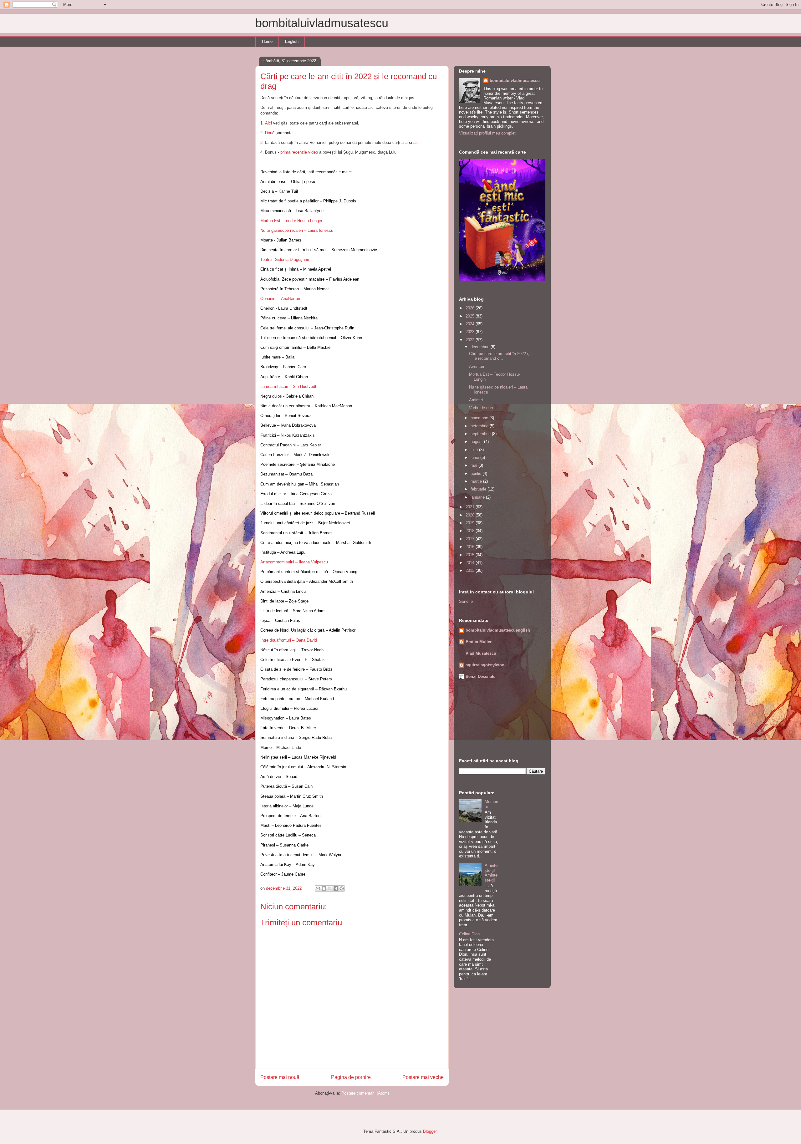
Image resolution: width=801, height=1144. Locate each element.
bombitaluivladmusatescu (321, 23)
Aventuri (476, 366)
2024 (471, 324)
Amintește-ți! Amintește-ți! (491, 872)
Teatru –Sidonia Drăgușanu (284, 259)
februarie (479, 489)
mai (474, 465)
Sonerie (466, 601)
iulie (475, 449)
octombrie (480, 426)
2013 (471, 570)
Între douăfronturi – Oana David (288, 640)
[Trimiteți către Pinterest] (342, 888)
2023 (471, 331)
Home (267, 41)
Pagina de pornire (351, 1077)
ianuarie (478, 497)
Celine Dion (469, 934)
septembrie (481, 433)
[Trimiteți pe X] (330, 888)
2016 (471, 546)
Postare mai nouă (279, 1077)
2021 (471, 507)
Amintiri (476, 400)
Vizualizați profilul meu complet (487, 133)
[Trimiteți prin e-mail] (318, 888)
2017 (471, 538)
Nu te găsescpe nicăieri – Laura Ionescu (296, 230)
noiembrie (480, 417)
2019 (471, 523)
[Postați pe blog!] (324, 888)
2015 (471, 554)
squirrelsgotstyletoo (485, 665)
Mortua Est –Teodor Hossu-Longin (291, 220)
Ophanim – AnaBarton (280, 298)
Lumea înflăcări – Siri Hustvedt (288, 386)
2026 (471, 308)
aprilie (476, 473)
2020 (471, 515)
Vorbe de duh (481, 407)
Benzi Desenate (480, 676)
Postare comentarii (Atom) (365, 1093)
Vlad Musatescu (481, 653)
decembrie (481, 346)
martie (477, 481)
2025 (471, 316)
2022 (471, 340)
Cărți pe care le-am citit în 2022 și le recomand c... (499, 356)
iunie (475, 457)
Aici (269, 123)
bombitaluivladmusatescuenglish (498, 630)
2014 (471, 562)
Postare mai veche (423, 1077)
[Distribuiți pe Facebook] (336, 888)
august (477, 441)
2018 (471, 530)
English (291, 41)
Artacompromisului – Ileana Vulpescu (294, 562)
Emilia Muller (479, 641)
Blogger (429, 1131)
